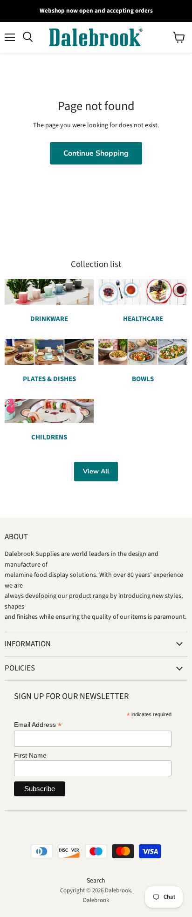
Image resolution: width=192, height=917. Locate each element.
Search (96, 880)
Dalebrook (96, 900)
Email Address (38, 724)
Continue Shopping (96, 153)
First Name (30, 755)
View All (96, 471)
